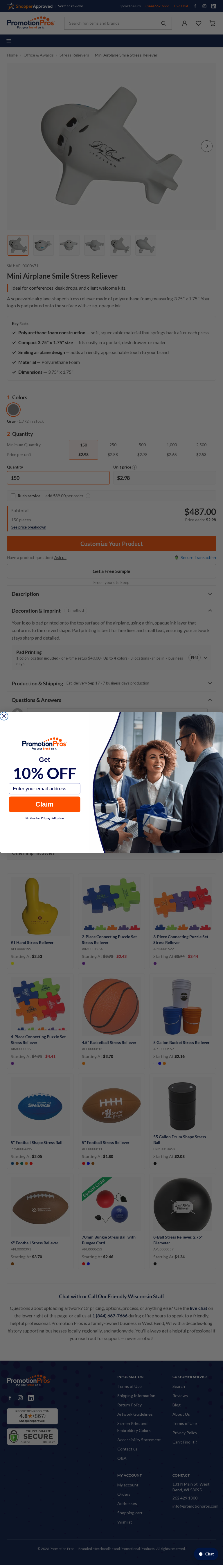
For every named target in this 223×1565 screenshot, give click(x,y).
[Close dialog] (4, 716)
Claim (44, 804)
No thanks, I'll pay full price (45, 818)
